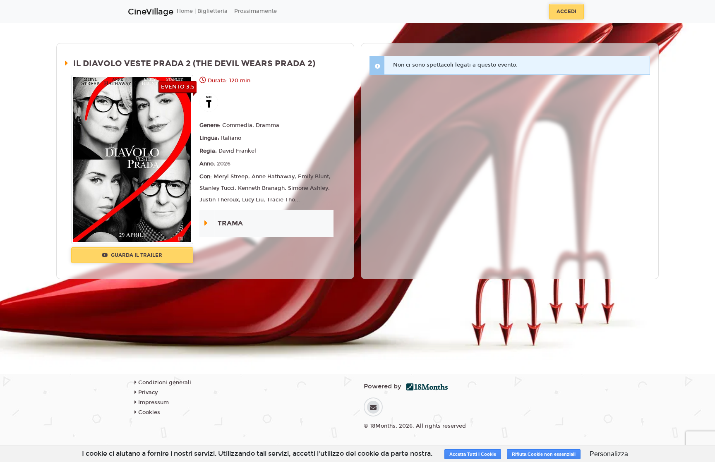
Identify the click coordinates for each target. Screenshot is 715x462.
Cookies (148, 412)
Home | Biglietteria (202, 11)
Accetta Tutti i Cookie (472, 454)
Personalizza (609, 453)
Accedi (566, 11)
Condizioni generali (164, 382)
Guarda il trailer (136, 255)
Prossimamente (255, 11)
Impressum (153, 402)
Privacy (147, 392)
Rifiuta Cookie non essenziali (544, 454)
